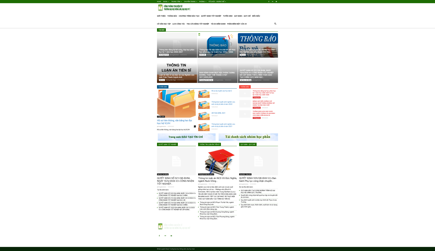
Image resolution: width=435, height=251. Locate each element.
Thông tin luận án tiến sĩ (209, 144)
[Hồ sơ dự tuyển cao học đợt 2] (204, 94)
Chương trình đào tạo (189, 16)
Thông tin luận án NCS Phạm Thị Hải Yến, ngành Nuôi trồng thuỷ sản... (217, 203)
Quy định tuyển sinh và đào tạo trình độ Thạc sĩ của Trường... (259, 201)
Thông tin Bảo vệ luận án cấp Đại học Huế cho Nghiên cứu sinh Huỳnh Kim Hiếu (257, 51)
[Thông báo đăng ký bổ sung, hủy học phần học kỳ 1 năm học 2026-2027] (177, 45)
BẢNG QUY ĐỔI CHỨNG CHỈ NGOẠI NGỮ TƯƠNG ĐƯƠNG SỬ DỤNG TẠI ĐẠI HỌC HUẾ (264, 103)
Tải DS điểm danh (218, 24)
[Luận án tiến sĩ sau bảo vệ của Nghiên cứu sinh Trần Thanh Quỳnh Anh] (177, 70)
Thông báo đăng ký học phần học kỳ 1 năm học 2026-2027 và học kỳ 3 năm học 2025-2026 (264, 93)
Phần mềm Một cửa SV (237, 24)
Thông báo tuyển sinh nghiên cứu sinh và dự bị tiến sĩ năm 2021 (223, 125)
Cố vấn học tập (164, 24)
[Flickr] (272, 1)
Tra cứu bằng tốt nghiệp (198, 24)
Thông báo (172, 16)
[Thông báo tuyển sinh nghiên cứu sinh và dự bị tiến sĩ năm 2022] (204, 105)
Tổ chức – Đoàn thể (216, 1)
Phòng (202, 1)
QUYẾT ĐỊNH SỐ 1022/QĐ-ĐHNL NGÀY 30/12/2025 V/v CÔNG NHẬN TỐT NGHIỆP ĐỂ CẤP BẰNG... (177, 209)
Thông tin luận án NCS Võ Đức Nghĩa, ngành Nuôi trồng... (217, 179)
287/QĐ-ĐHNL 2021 (218, 113)
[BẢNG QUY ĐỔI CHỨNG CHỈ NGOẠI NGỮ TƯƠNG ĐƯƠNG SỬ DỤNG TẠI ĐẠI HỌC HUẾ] (245, 104)
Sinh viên (202, 55)
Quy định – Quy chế (242, 16)
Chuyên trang (190, 1)
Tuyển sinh (227, 16)
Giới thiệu (161, 16)
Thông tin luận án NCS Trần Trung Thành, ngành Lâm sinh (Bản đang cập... (217, 208)
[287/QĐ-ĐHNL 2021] (204, 116)
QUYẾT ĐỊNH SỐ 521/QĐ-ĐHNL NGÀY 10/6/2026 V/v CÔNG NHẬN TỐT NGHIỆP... (175, 181)
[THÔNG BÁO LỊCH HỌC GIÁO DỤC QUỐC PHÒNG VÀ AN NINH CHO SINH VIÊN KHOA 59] (245, 114)
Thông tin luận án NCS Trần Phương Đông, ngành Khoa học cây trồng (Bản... (217, 218)
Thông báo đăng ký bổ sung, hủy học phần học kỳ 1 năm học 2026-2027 (176, 51)
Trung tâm (175, 1)
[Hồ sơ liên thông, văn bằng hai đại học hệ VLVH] (176, 104)
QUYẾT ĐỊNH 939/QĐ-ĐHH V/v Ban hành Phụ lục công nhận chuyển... (257, 179)
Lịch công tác (178, 24)
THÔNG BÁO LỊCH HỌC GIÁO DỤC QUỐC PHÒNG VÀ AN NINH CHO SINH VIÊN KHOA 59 (264, 113)
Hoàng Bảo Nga (212, 55)
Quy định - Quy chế (247, 144)
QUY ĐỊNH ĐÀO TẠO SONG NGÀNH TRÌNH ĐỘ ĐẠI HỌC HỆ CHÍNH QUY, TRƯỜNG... (258, 191)
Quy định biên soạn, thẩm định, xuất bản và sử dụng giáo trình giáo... (259, 206)
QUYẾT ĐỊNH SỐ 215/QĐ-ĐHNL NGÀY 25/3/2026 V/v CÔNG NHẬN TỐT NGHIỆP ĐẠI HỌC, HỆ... (177, 199)
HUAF (159, 1)
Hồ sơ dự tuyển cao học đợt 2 (221, 91)
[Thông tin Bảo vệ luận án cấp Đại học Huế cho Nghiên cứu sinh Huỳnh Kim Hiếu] (258, 45)
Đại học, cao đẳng (245, 80)
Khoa (165, 1)
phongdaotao (174, 55)
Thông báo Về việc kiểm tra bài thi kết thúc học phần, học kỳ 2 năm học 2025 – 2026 (217, 51)
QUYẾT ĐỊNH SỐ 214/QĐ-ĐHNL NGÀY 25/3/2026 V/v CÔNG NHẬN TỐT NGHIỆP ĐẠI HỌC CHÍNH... (177, 204)
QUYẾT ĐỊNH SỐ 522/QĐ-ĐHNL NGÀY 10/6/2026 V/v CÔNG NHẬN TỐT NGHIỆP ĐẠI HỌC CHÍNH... (177, 194)
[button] (275, 24)
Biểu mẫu (256, 16)
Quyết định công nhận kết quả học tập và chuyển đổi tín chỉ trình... (259, 196)
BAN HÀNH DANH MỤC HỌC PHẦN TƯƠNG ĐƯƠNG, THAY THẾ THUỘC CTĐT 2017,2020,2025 (217, 75)
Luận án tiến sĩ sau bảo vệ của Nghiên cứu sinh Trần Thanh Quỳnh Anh (176, 76)
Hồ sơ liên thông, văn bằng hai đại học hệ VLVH (174, 122)
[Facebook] (269, 1)
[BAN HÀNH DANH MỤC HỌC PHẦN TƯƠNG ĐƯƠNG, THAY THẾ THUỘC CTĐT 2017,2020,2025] (217, 70)
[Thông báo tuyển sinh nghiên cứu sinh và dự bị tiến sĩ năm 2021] (204, 127)
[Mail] (276, 1)
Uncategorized (164, 55)
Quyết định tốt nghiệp (211, 16)
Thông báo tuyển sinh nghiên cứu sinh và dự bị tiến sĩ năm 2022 (223, 103)
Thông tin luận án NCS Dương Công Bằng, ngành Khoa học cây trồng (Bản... (217, 213)
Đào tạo (242, 55)
